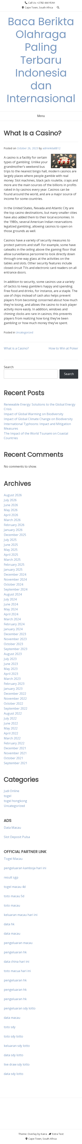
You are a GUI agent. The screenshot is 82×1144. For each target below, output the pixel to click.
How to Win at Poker (63, 348)
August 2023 (13, 654)
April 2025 (11, 555)
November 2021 (15, 753)
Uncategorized (24, 332)
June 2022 (11, 723)
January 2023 (13, 689)
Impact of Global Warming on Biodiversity (33, 414)
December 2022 (15, 693)
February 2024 (14, 624)
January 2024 (13, 629)
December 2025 (15, 535)
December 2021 (15, 748)
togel (7, 796)
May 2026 (11, 510)
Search (9, 367)
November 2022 (15, 698)
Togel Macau (13, 859)
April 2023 (11, 674)
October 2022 (13, 703)
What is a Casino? (16, 348)
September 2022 (15, 708)
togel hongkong (15, 801)
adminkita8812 (51, 148)
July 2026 (10, 500)
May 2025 (11, 550)
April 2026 (11, 515)
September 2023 (15, 649)
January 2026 (13, 530)
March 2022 (12, 738)
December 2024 (15, 574)
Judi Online (11, 791)
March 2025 (12, 559)
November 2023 (15, 639)
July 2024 (10, 599)
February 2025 (14, 564)
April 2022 (11, 733)
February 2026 (14, 525)
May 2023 (11, 669)
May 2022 (11, 728)
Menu (41, 116)
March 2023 (12, 679)
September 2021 (15, 763)
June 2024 (11, 604)
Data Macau (12, 827)
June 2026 (11, 505)
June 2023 (11, 664)
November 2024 (15, 579)
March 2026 (12, 520)
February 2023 (14, 684)
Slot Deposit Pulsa (17, 837)
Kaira (44, 1134)
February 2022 (14, 743)
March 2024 (12, 619)
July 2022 (10, 718)
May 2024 (11, 609)
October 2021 (13, 758)
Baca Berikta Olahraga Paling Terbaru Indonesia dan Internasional (41, 60)
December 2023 (15, 634)
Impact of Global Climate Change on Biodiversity (38, 419)
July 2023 (10, 659)
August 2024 (13, 594)
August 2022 (13, 713)
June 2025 (11, 545)
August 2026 (13, 495)
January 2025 (13, 569)
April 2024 (11, 614)
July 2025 (10, 540)
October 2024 (13, 584)
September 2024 (15, 589)
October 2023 (13, 644)
